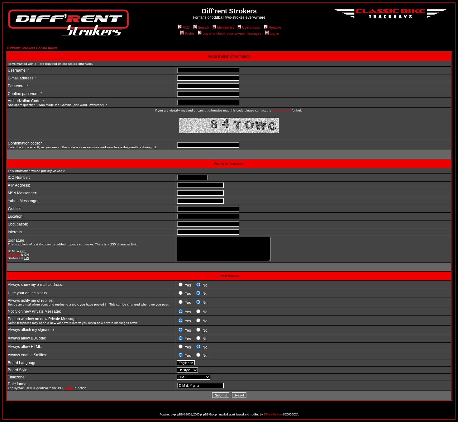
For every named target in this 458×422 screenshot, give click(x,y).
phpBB (178, 414)
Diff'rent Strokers (273, 414)
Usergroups (251, 27)
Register (275, 27)
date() (69, 388)
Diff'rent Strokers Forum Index (32, 48)
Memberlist (225, 27)
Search (203, 27)
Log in (274, 33)
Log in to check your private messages (232, 33)
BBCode (14, 254)
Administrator (281, 110)
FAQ (186, 27)
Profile (189, 33)
